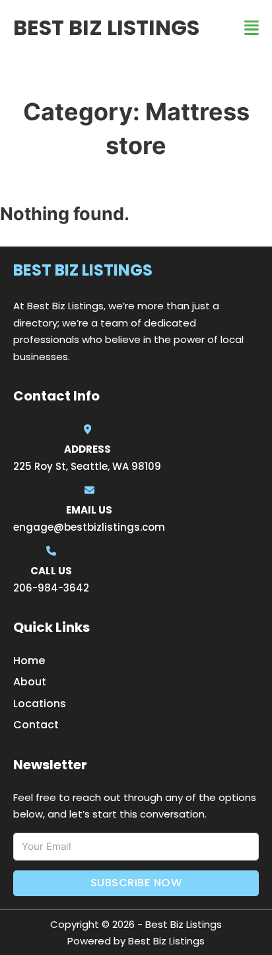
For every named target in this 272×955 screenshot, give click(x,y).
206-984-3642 (51, 588)
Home (29, 660)
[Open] (251, 28)
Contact (36, 724)
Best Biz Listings (106, 27)
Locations (39, 703)
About (29, 681)
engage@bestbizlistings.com (89, 527)
